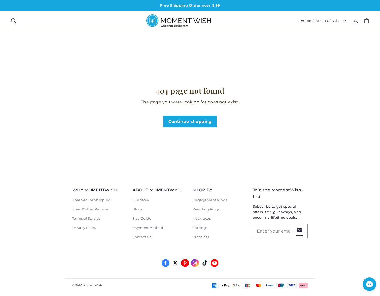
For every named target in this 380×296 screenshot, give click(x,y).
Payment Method (148, 228)
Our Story (141, 200)
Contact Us (142, 237)
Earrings (200, 228)
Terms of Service (86, 218)
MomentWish (92, 285)
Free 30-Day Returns (90, 209)
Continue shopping (190, 121)
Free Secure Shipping (91, 200)
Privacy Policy (84, 228)
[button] (13, 21)
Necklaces (202, 218)
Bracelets (201, 237)
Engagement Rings (210, 200)
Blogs (138, 209)
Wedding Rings (206, 209)
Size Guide (142, 218)
